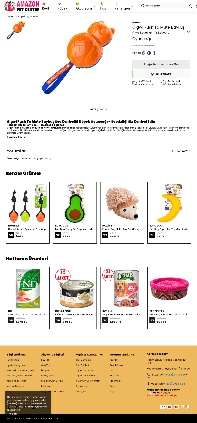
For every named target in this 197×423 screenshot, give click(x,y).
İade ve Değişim (15, 386)
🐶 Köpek (62, 6)
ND (111, 370)
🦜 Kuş (103, 6)
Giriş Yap (45, 365)
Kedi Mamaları (83, 359)
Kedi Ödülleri (82, 365)
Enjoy (113, 391)
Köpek (10, 16)
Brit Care (114, 375)
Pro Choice (116, 380)
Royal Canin (116, 365)
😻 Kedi (45, 6)
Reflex (113, 386)
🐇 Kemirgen (122, 6)
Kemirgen (81, 391)
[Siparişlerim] (190, 6)
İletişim (45, 370)
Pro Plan (114, 359)
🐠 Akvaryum (84, 6)
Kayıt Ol (45, 359)
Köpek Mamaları (84, 370)
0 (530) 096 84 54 (174, 383)
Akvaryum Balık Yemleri (88, 380)
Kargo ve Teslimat (16, 380)
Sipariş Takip (47, 375)
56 (148, 377)
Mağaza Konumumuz (52, 391)
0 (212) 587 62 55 (175, 374)
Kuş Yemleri (82, 386)
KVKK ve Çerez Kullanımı (19, 375)
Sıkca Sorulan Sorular (52, 380)
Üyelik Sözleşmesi (16, 365)
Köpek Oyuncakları (28, 16)
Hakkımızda (13, 359)
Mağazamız (47, 386)
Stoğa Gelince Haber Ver (161, 64)
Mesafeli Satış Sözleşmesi (20, 370)
